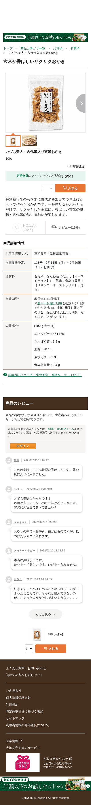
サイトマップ (15, 718)
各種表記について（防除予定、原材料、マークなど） (45, 375)
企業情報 (12, 741)
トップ (8, 48)
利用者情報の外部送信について (27, 725)
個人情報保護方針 (18, 697)
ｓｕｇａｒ (20, 522)
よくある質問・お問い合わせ (26, 668)
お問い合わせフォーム (60, 428)
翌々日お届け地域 (49, 303)
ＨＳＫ (18, 579)
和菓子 (75, 48)
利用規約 (12, 704)
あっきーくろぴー (24, 550)
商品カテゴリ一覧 (33, 48)
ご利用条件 (13, 691)
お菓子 (58, 48)
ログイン (23, 446)
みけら (18, 489)
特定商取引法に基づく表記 (24, 711)
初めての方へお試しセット (24, 675)
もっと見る (43, 614)
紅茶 (16, 460)
